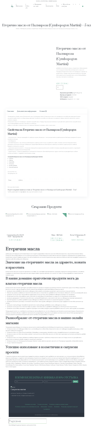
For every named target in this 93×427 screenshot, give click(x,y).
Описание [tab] (10, 111)
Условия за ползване (43, 404)
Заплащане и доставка (30, 404)
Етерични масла (43, 28)
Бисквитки (56, 406)
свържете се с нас (73, 99)
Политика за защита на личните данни (58, 404)
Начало (17, 28)
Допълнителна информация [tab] (26, 111)
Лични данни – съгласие (46, 406)
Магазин (19, 6)
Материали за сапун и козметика (29, 28)
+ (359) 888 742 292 (15, 395)
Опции (57, 228)
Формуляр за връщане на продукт (69, 406)
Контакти (49, 6)
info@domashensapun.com (27, 395)
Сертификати (46, 409)
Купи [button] (15, 228)
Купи (69, 87)
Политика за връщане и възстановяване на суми (27, 406)
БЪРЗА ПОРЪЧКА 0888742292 (46, 1)
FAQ (57, 6)
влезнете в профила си (20, 192)
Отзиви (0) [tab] (43, 111)
